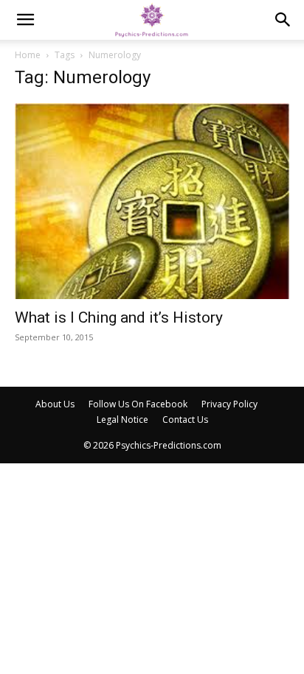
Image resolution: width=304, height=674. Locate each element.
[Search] (283, 20)
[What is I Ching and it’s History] (152, 201)
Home (28, 55)
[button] (25, 20)
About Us (55, 404)
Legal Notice (122, 419)
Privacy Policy (229, 404)
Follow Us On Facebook (138, 404)
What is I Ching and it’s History (119, 317)
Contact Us (185, 419)
